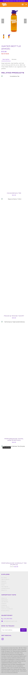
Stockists (4, 583)
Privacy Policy (5, 610)
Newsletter (4, 600)
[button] (26, 4)
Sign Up (23, 630)
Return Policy (5, 607)
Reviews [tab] (14, 59)
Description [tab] (6, 59)
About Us (4, 590)
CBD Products (5, 579)
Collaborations (5, 588)
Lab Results (4, 601)
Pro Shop (4, 577)
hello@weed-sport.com (10, 621)
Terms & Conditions (7, 609)
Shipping (4, 605)
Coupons (4, 603)
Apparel (3, 581)
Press (3, 585)
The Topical (4, 586)
